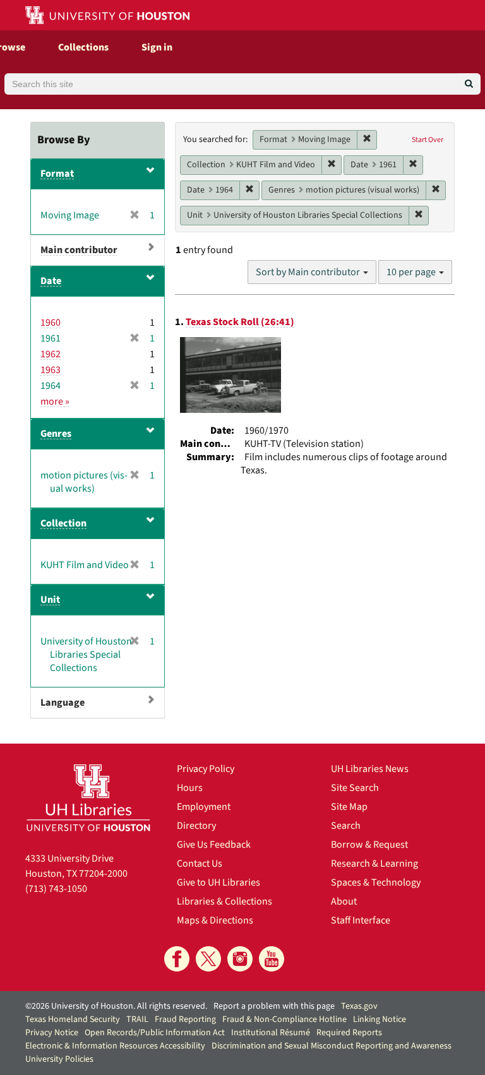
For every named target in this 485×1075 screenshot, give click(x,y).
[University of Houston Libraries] (88, 797)
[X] (208, 958)
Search (346, 826)
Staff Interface (360, 920)
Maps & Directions (215, 920)
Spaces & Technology (376, 882)
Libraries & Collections (224, 901)
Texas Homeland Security (72, 1019)
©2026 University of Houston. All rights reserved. (116, 1006)
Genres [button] (55, 434)
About (344, 901)
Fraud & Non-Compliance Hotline (284, 1019)
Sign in (156, 47)
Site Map (349, 807)
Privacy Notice (51, 1032)
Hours (190, 788)
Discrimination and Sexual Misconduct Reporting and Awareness (332, 1046)
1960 (50, 323)
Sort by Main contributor (309, 272)
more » (54, 401)
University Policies (59, 1059)
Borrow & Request (369, 845)
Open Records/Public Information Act (155, 1032)
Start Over (427, 139)
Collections (83, 47)
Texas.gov (359, 1006)
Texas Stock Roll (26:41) (240, 322)
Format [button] (57, 174)
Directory (196, 826)
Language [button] (62, 703)
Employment (204, 807)
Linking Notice (379, 1019)
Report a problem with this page (274, 1006)
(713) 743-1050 (56, 889)
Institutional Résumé (270, 1032)
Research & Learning (374, 863)
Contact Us (199, 863)
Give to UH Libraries (218, 882)
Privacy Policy (205, 769)
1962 (50, 354)
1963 (50, 370)
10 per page (412, 272)
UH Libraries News (370, 769)
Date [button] (50, 281)
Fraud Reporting (185, 1019)
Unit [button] (50, 600)
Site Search (355, 788)
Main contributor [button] (78, 250)
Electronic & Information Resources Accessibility (115, 1046)
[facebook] (176, 958)
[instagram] (240, 958)
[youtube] (271, 958)
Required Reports (349, 1032)
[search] (469, 84)
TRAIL (137, 1019)
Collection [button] (63, 523)
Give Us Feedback (214, 845)
